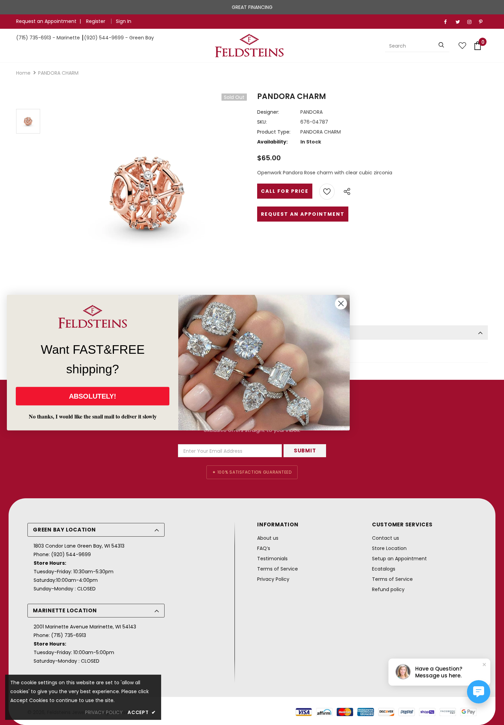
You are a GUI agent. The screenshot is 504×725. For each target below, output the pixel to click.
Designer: (268, 112)
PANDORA (311, 112)
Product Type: (273, 131)
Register (96, 21)
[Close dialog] (341, 303)
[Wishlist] (327, 192)
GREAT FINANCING (252, 7)
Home (23, 73)
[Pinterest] (483, 22)
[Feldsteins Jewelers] (249, 45)
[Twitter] (460, 22)
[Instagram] (471, 22)
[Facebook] (448, 22)
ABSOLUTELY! (92, 396)
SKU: (262, 121)
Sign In (123, 21)
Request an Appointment (46, 21)
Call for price (285, 191)
